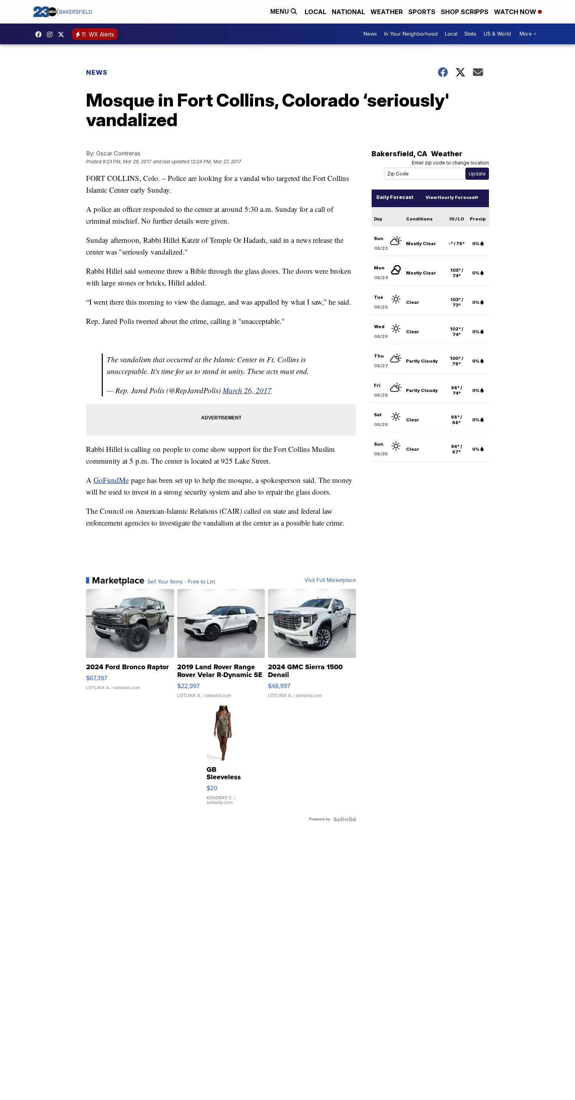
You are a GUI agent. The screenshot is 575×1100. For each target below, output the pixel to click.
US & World (497, 34)
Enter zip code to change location (450, 163)
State (470, 34)
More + (527, 34)
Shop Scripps (465, 12)
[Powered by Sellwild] (344, 819)
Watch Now (516, 12)
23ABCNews (51, 34)
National (348, 12)
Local (315, 12)
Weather (386, 12)
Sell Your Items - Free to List (181, 582)
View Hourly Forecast (451, 197)
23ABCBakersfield (40, 34)
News (370, 34)
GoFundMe (111, 480)
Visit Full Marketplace (330, 580)
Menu (280, 11)
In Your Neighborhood (411, 34)
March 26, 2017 (247, 390)
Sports (421, 12)
